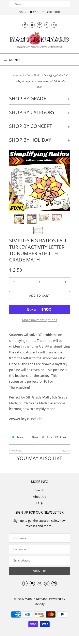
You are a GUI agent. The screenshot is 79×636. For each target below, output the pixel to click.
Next (65, 450)
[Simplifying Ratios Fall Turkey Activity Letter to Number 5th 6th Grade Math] (39, 180)
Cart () (38, 12)
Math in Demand (36, 599)
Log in (22, 12)
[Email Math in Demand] (54, 24)
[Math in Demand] (39, 40)
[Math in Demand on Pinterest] (39, 24)
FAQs (39, 503)
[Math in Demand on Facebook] (25, 24)
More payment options (39, 320)
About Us (39, 497)
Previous (16, 450)
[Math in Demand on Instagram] (46, 24)
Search (39, 490)
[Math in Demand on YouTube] (32, 24)
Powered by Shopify (49, 601)
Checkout (54, 12)
